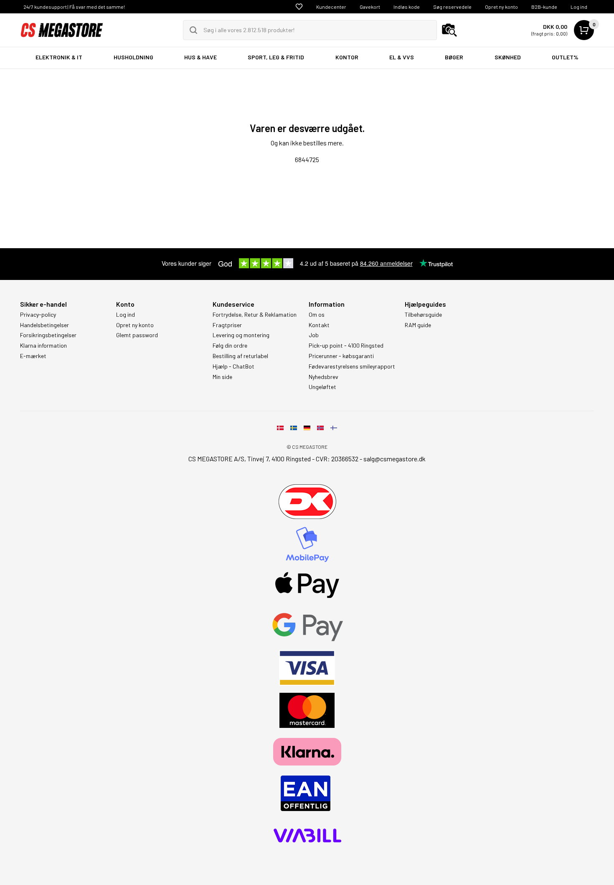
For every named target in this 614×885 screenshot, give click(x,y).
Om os (317, 314)
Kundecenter (331, 7)
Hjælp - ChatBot (233, 366)
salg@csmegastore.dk (394, 459)
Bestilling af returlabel (240, 356)
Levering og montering (241, 335)
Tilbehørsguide (423, 314)
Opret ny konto (501, 7)
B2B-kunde (544, 7)
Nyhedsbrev (323, 377)
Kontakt (319, 325)
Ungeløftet (322, 387)
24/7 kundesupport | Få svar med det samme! (74, 7)
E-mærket (33, 356)
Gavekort (370, 7)
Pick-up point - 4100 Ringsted (346, 345)
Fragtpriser (227, 325)
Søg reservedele (452, 7)
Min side (222, 377)
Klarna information (43, 345)
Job (314, 335)
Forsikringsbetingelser (48, 335)
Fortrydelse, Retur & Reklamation (255, 314)
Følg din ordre (230, 345)
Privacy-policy (38, 314)
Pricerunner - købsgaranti (341, 356)
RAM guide (418, 325)
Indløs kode (406, 7)
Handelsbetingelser (44, 325)
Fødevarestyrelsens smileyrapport (352, 366)
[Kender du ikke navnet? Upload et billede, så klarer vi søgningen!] (449, 30)
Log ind (579, 7)
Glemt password (137, 335)
